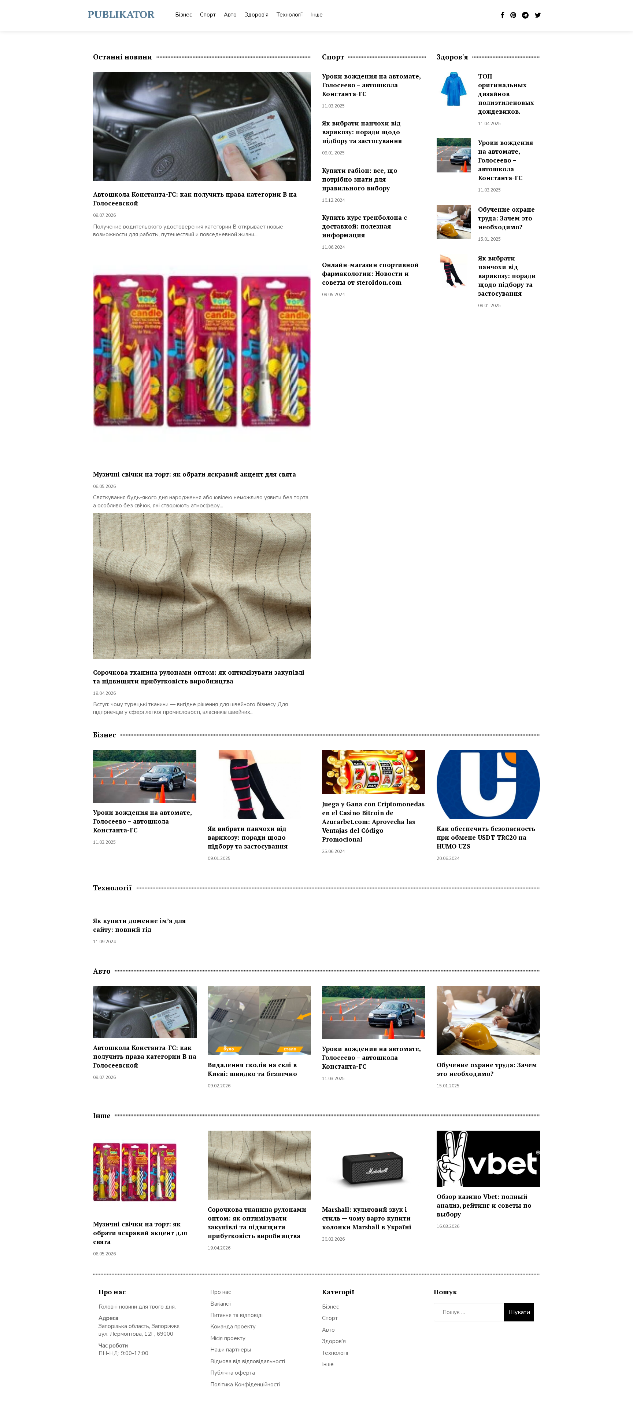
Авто (230, 14)
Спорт (208, 14)
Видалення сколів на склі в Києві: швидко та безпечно (252, 1069)
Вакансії (220, 1303)
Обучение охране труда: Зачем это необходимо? (506, 218)
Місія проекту (227, 1338)
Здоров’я (257, 14)
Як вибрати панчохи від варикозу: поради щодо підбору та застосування (362, 132)
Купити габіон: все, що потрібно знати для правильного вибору (359, 179)
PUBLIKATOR (121, 14)
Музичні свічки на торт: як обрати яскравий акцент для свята (194, 474)
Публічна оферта (232, 1372)
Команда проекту (233, 1326)
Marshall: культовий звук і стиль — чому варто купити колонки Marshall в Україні (366, 1218)
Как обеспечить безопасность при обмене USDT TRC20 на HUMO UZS (486, 837)
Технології (290, 14)
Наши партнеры (230, 1349)
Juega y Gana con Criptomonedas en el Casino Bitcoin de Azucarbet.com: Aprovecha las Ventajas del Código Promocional (373, 821)
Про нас (220, 1292)
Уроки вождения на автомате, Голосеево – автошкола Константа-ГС (371, 85)
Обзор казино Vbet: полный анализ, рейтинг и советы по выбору (484, 1205)
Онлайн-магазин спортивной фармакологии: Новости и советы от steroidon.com (370, 273)
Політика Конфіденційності (245, 1384)
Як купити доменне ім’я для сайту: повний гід (139, 925)
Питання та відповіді (236, 1315)
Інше (317, 14)
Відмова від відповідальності (247, 1361)
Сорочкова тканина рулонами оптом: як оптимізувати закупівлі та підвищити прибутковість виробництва (198, 676)
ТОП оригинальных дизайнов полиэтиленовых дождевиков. (506, 94)
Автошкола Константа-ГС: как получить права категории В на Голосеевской (144, 1056)
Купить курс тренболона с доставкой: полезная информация (364, 226)
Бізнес (183, 14)
